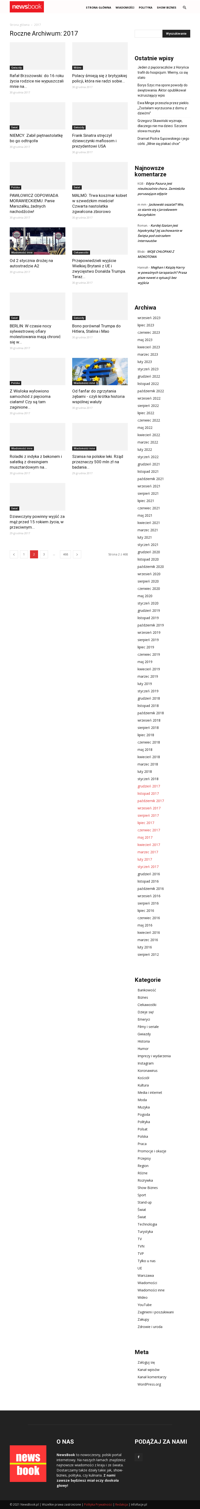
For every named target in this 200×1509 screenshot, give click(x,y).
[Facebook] (138, 1457)
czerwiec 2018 (149, 742)
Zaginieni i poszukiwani (156, 1312)
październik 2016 (151, 888)
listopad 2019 (148, 617)
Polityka (145, 7)
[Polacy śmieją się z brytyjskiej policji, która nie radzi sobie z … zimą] (100, 56)
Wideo (77, 67)
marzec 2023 (148, 354)
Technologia (147, 1224)
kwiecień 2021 (149, 522)
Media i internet (150, 1092)
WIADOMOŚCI (125, 7)
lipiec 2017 (146, 822)
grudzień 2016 (149, 874)
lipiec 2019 (146, 647)
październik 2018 (151, 713)
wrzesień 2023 (149, 317)
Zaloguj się (146, 1362)
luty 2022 (145, 449)
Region (143, 1165)
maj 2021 (145, 515)
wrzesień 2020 (149, 574)
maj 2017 (145, 837)
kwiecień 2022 (149, 435)
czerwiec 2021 (149, 508)
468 (65, 554)
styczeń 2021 (148, 544)
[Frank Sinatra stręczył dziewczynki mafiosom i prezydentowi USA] (100, 116)
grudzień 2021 (149, 464)
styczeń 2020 (148, 603)
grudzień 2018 (149, 698)
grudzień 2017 (149, 786)
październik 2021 (151, 478)
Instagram (146, 1063)
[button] (184, 7)
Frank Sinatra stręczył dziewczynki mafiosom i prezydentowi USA (94, 141)
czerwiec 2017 (149, 830)
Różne (143, 1173)
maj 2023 (145, 339)
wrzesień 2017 (149, 808)
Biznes (143, 997)
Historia (144, 1041)
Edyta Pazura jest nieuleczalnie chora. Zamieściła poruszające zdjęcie (161, 188)
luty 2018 (145, 771)
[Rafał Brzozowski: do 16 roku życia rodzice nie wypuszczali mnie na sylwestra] (37, 56)
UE (140, 1268)
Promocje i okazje (152, 1151)
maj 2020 (145, 596)
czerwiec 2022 (149, 420)
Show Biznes (166, 7)
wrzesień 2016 (149, 896)
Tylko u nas (147, 1260)
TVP (141, 1253)
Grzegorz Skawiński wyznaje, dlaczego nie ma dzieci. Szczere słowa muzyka (162, 126)
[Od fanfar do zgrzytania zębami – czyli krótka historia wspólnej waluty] (100, 371)
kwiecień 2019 (149, 669)
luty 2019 (145, 683)
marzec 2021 (148, 530)
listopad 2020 (148, 559)
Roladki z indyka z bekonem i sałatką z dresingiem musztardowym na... (36, 462)
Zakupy (143, 1319)
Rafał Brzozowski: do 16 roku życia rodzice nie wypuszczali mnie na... (37, 81)
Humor (143, 1048)
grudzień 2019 (149, 610)
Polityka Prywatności (98, 1504)
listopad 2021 (148, 471)
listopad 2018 (148, 705)
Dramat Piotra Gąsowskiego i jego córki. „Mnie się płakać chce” (163, 141)
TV (140, 1239)
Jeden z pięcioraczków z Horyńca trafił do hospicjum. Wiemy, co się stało (163, 72)
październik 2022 (151, 391)
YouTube (145, 1304)
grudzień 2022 (149, 376)
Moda (142, 1099)
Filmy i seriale (148, 1026)
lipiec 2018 (146, 735)
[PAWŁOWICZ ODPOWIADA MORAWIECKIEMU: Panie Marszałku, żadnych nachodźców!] (37, 176)
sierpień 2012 (148, 954)
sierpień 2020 (148, 581)
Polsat (143, 1129)
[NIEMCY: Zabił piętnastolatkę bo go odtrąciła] (37, 116)
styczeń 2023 (148, 369)
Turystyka (145, 1231)
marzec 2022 (148, 442)
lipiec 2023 (146, 325)
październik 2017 (151, 800)
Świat (14, 127)
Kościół (143, 1078)
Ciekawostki (81, 252)
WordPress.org (149, 1384)
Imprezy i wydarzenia (154, 1056)
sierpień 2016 (148, 903)
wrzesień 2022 (149, 398)
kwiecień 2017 (149, 844)
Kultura (143, 1085)
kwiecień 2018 (149, 756)
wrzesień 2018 (149, 720)
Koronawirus (148, 1070)
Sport (142, 1195)
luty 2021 (145, 537)
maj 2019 (145, 661)
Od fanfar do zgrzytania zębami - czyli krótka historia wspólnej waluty (98, 396)
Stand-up (145, 1202)
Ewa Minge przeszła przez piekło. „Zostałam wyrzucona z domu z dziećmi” (163, 108)
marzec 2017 (148, 852)
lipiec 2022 (146, 413)
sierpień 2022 (148, 405)
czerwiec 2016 (149, 917)
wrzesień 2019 (149, 632)
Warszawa (146, 1275)
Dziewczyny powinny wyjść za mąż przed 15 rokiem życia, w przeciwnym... (37, 522)
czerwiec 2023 (149, 332)
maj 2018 (145, 749)
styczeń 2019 (148, 691)
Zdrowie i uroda (150, 1326)
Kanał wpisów (149, 1369)
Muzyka (144, 1107)
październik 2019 (151, 625)
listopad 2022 (148, 383)
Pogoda (144, 1114)
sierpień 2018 (148, 727)
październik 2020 (151, 566)
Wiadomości (147, 1282)
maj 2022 (145, 427)
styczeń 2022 (148, 456)
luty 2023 (145, 361)
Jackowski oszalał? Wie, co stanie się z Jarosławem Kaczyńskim (161, 209)
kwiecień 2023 (149, 347)
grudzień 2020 (149, 552)
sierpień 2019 (148, 639)
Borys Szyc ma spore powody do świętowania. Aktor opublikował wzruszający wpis (163, 90)
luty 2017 (145, 859)
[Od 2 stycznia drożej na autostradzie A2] (37, 241)
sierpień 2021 (148, 493)
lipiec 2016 (146, 910)
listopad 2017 (148, 793)
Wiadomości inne (21, 252)
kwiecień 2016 (149, 932)
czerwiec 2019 (149, 654)
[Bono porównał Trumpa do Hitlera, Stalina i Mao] (100, 306)
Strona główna (98, 7)
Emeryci (144, 1019)
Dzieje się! (146, 1012)
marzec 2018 (148, 764)
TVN (141, 1246)
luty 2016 (145, 947)
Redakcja (121, 1504)
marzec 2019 (148, 676)
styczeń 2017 (148, 866)
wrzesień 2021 (149, 486)
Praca (142, 1143)
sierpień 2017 (148, 815)
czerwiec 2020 (149, 588)
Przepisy (144, 1158)
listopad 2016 (148, 881)
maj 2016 (145, 925)
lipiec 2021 (146, 500)
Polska (15, 187)
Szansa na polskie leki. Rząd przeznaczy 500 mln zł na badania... (97, 462)
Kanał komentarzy (152, 1377)
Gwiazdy (16, 67)
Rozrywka (145, 1180)
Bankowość (147, 990)
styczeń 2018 (148, 778)
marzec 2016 (148, 939)
